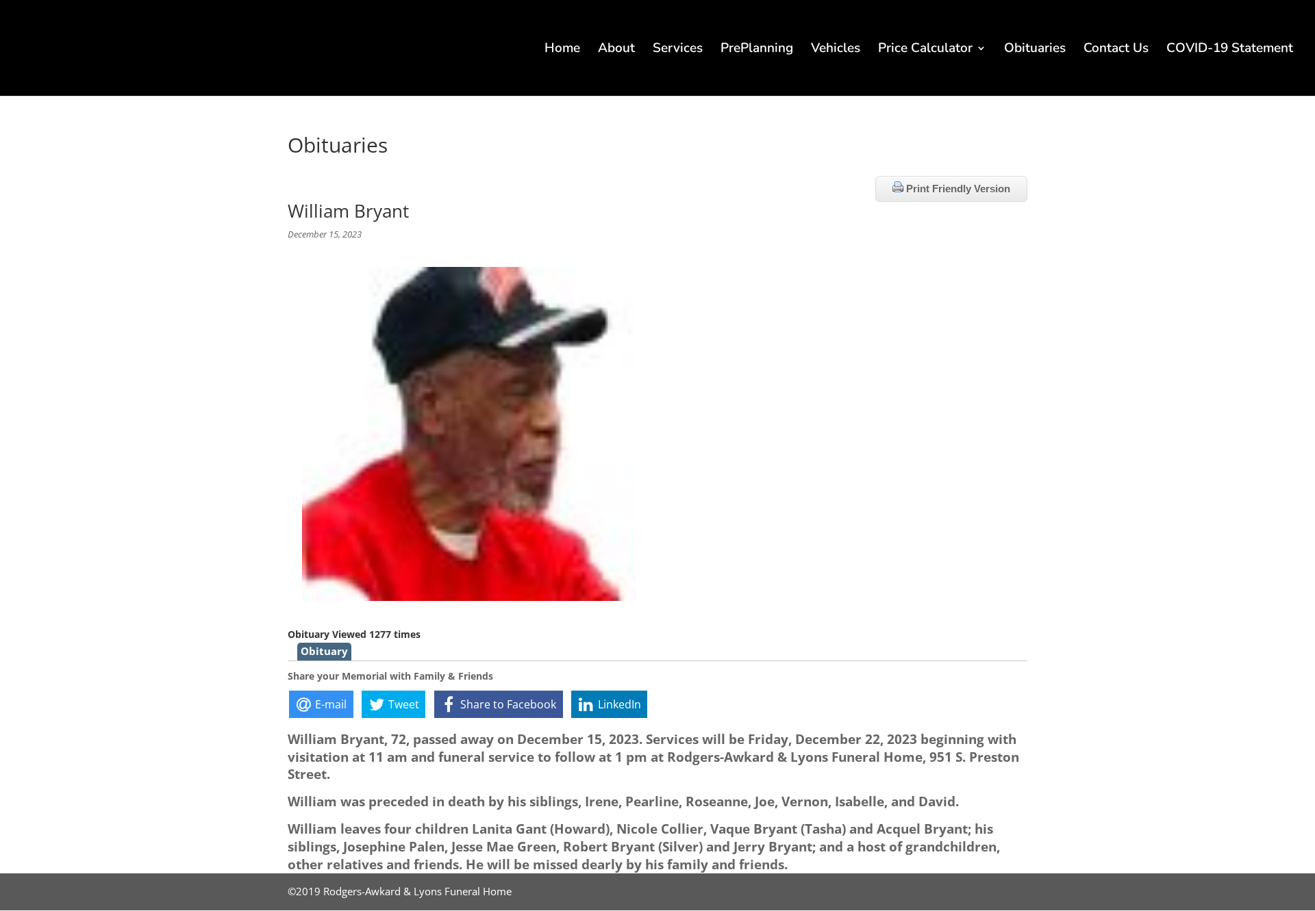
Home (562, 50)
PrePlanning (757, 50)
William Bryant (348, 210)
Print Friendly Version (956, 188)
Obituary (324, 651)
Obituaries (1035, 50)
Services (678, 50)
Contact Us (1116, 50)
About (616, 50)
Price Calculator (925, 50)
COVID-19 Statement (1229, 50)
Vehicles (835, 50)
